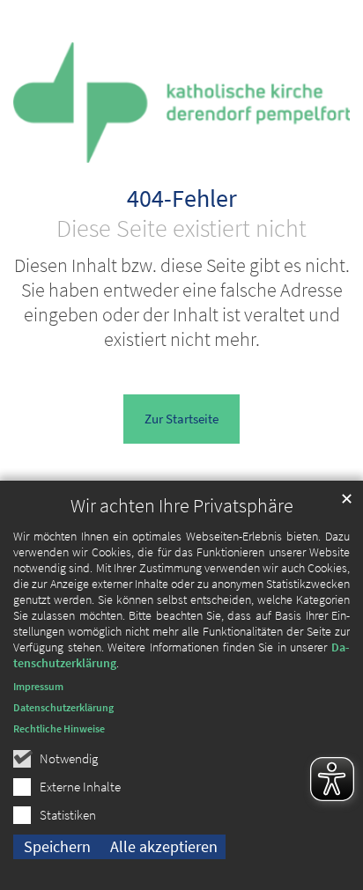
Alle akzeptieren (164, 846)
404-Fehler (182, 199)
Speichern (57, 846)
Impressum (38, 686)
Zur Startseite (181, 418)
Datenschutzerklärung (63, 707)
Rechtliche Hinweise (59, 728)
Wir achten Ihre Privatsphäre (181, 506)
